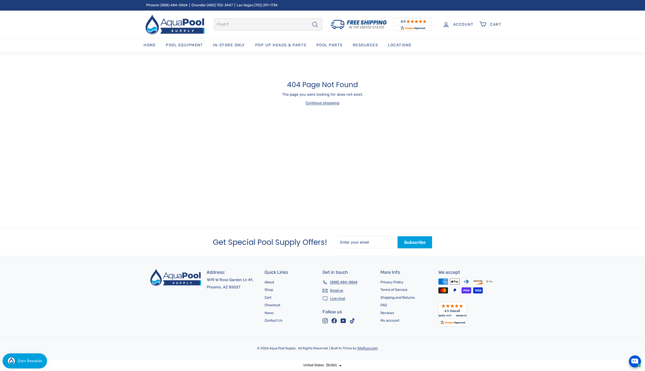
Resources (365, 45)
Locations (399, 45)
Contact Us (273, 320)
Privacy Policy (391, 282)
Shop (269, 290)
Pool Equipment (184, 45)
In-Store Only (229, 45)
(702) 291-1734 (266, 5)
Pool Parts (329, 45)
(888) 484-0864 (174, 5)
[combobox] (268, 24)
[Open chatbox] (635, 361)
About (269, 282)
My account (389, 320)
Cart (268, 297)
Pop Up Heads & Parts (280, 45)
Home (150, 45)
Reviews (387, 313)
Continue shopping (322, 103)
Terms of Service (393, 290)
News (269, 313)
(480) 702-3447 (220, 5)
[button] (322, 365)
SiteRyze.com (367, 348)
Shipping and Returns (397, 297)
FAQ (383, 305)
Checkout (272, 305)
